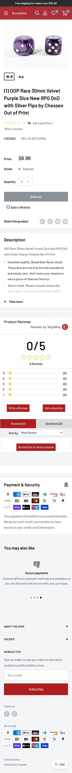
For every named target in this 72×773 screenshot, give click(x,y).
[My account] (45, 13)
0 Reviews (36, 364)
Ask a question (42, 123)
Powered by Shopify (15, 764)
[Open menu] (6, 13)
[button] (16, 123)
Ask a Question (54, 408)
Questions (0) (54, 423)
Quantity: (10, 182)
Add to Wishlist (20, 207)
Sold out (36, 196)
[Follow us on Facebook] (7, 714)
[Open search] (37, 13)
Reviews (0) (18, 423)
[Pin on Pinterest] (50, 221)
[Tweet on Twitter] (57, 221)
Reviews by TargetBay (46, 327)
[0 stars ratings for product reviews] (36, 357)
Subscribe (36, 689)
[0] (64, 13)
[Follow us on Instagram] (14, 714)
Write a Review (18, 408)
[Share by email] (65, 221)
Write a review (13, 129)
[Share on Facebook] (42, 221)
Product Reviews (17, 321)
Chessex (10, 138)
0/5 (36, 345)
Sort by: (14, 433)
